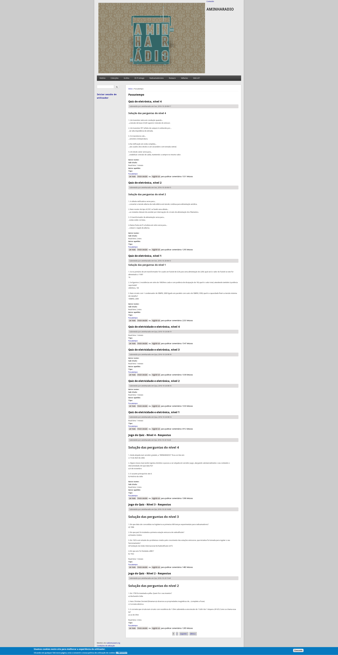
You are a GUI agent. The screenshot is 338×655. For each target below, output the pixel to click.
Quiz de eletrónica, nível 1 (144, 255)
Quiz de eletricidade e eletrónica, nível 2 (154, 381)
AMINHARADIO (220, 9)
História (102, 78)
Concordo (298, 651)
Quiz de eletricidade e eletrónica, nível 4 (154, 326)
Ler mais (132, 176)
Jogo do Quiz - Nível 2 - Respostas (149, 573)
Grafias (126, 78)
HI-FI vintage (139, 78)
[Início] (151, 73)
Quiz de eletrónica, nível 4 (144, 101)
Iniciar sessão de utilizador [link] (107, 96)
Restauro (172, 78)
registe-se (156, 176)
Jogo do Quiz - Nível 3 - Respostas (149, 504)
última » (193, 634)
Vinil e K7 (196, 78)
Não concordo (121, 653)
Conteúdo (210, 1)
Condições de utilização (106, 646)
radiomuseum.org (113, 643)
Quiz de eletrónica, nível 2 (144, 182)
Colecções (114, 78)
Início (130, 89)
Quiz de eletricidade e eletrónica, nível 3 (154, 349)
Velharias (184, 78)
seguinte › (183, 634)
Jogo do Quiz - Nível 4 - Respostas (149, 435)
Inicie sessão (142, 176)
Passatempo (133, 174)
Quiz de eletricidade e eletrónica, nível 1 (154, 412)
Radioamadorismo (157, 78)
